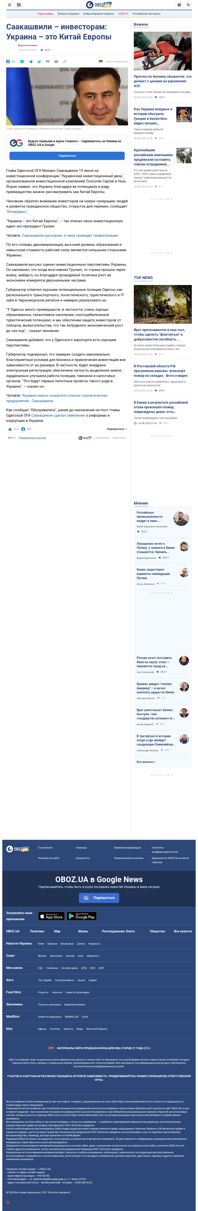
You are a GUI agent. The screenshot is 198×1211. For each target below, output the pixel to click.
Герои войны (46, 13)
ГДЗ (40, 968)
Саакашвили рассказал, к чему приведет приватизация (70, 235)
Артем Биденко (145, 724)
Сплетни (55, 1028)
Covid (85, 1016)
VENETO (123, 13)
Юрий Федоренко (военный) (152, 526)
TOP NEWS (143, 277)
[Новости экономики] (85, 439)
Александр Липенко (147, 750)
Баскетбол (56, 955)
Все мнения (145, 762)
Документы (83, 858)
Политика (37, 931)
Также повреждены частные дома (155, 418)
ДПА (84, 968)
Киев (41, 943)
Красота (68, 1028)
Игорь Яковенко (145, 584)
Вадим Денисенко (146, 558)
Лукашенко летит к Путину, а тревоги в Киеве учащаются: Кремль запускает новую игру (156, 548)
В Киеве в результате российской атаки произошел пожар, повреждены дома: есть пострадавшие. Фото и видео (161, 407)
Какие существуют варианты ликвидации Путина (153, 574)
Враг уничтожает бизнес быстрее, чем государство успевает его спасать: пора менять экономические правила (156, 714)
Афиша (42, 1028)
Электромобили (64, 980)
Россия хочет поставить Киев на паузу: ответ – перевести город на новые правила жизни (154, 662)
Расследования (113, 931)
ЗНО (92, 968)
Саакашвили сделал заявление (58, 415)
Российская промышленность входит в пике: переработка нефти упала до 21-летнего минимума (152, 517)
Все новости (183, 931)
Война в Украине (68, 13)
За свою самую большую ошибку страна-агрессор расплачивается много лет (160, 347)
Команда (81, 847)
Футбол (42, 955)
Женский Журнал (96, 1028)
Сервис (93, 980)
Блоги (130, 931)
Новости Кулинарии (77, 992)
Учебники (52, 968)
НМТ (101, 968)
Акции (81, 980)
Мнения (141, 503)
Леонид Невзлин (146, 698)
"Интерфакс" (16, 211)
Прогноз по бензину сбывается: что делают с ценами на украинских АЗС (163, 81)
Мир (57, 931)
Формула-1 (93, 955)
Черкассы (94, 943)
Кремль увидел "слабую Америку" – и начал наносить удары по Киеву (155, 688)
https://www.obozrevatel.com (134, 1101)
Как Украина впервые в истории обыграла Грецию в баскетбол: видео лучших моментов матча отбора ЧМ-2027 (153, 116)
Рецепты (43, 992)
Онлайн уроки (69, 968)
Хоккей (70, 955)
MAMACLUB (71, 1016)
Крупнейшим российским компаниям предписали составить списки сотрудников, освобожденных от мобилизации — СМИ (153, 157)
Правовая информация (127, 847)
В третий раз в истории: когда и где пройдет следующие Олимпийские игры (156, 740)
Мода (80, 1028)
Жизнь (83, 931)
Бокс (81, 955)
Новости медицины (49, 1016)
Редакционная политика (32, 438)
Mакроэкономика (27, 45)
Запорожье (67, 943)
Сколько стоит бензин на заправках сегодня (162, 92)
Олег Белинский (145, 672)
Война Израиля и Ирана (99, 13)
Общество (157, 931)
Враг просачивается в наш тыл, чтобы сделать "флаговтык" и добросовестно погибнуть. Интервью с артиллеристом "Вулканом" (159, 335)
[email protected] (51, 1182)
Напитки (57, 992)
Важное (141, 24)
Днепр (81, 943)
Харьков (52, 943)
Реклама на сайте (48, 858)
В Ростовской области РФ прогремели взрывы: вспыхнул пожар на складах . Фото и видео (161, 371)
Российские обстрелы (146, 13)
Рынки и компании (49, 1004)
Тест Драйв (44, 980)
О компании (45, 847)
